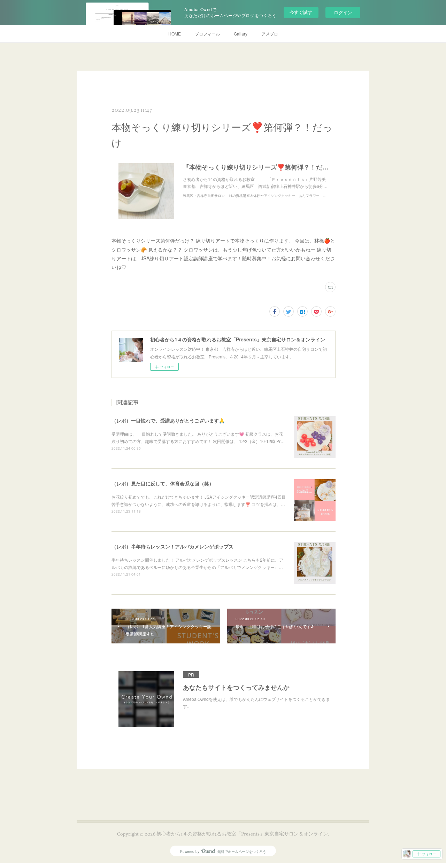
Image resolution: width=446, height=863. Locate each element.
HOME (174, 34)
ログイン (343, 12)
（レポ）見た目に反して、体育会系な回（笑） (163, 483)
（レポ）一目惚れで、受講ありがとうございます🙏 (168, 420)
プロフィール (207, 34)
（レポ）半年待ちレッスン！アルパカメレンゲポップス (172, 546)
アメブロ (269, 34)
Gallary (240, 34)
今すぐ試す (301, 12)
